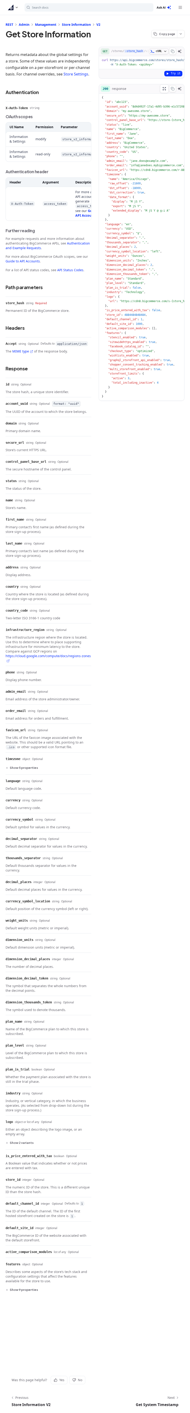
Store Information (76, 24)
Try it (175, 73)
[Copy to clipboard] (172, 51)
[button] (13, 7)
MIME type (20, 351)
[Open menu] (180, 7)
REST (9, 24)
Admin (24, 24)
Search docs (40, 7)
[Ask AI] (179, 51)
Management (45, 24)
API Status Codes (70, 270)
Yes (61, 1380)
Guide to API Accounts (88, 213)
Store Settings (75, 74)
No (80, 1380)
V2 (98, 24)
